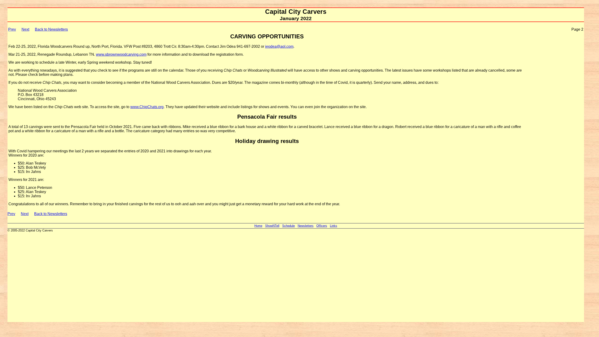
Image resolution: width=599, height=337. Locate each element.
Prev (12, 29)
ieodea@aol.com (279, 46)
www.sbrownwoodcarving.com (121, 54)
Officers (321, 225)
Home (258, 225)
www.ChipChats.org (147, 107)
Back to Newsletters (51, 29)
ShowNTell (272, 225)
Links (333, 225)
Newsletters (306, 225)
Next (25, 29)
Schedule (288, 225)
